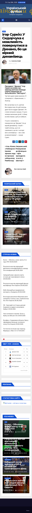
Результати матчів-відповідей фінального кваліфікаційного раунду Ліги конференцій (15, 268)
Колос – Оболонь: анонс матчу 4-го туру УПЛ (13, 426)
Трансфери (8, 459)
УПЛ (6, 422)
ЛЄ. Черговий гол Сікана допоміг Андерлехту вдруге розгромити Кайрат (14, 307)
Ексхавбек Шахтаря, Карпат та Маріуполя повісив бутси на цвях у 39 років (16, 195)
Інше (4, 31)
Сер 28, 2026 (10, 432)
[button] (29, 20)
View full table (24, 370)
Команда (11, 349)
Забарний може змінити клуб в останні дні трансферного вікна (15, 465)
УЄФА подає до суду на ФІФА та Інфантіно (15, 216)
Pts (27, 349)
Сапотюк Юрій (16, 61)
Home (27, 510)
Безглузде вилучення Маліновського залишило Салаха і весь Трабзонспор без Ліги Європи (16, 298)
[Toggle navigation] (16, 20)
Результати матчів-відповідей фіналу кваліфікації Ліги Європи (14, 483)
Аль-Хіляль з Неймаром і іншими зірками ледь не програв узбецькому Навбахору (10, 153)
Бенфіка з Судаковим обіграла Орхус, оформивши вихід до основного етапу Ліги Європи (16, 322)
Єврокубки (7, 478)
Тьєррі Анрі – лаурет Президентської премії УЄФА (16, 236)
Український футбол (16, 9)
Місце (5, 349)
